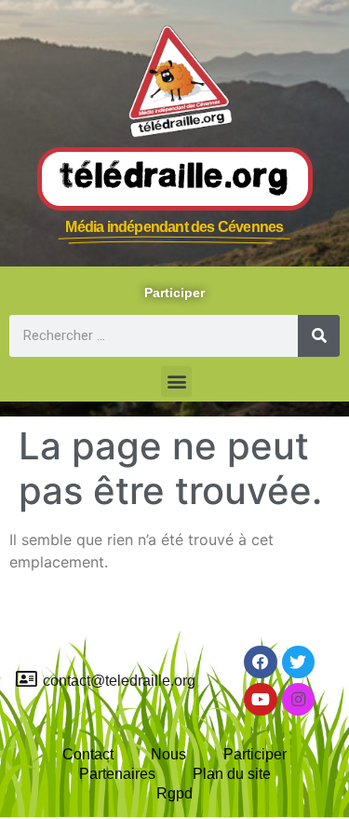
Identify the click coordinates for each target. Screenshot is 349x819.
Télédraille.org (174, 178)
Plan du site (232, 774)
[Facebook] (260, 662)
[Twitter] (298, 662)
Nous (168, 754)
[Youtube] (260, 699)
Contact (88, 754)
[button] (176, 381)
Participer (255, 754)
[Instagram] (298, 699)
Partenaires (117, 774)
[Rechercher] (319, 336)
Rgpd (174, 793)
